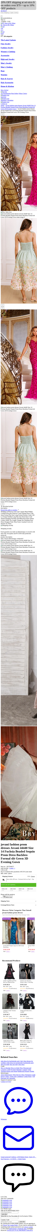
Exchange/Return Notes (7, 905)
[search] (1, 16)
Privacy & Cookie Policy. (10, 1225)
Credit (8, 1069)
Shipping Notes (5, 901)
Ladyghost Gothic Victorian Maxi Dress (9, 1011)
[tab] (18, 539)
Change (33, 876)
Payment (13, 1069)
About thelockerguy (7, 1075)
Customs (24, 1069)
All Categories (10, 1078)
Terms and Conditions (16, 1076)
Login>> (8, 951)
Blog (14, 1075)
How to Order (15, 1068)
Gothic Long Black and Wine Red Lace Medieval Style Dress (9, 981)
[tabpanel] (18, 690)
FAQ (9, 1081)
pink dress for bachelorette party (10, 1061)
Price (21, 1068)
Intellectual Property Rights (26, 1071)
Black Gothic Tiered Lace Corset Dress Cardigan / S (26, 1041)
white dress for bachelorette (14, 1063)
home (2, 105)
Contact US (4, 1081)
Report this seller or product (9, 510)
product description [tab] (6, 537)
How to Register (6, 1068)
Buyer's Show (20, 1075)
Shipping (19, 1069)
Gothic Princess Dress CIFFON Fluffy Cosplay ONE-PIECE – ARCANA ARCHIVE (9, 1041)
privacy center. (28, 1227)
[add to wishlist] (1, 897)
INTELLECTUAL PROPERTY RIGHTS (20, 1230)
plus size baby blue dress (17, 1064)
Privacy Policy (5, 1076)
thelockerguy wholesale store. (18, 1228)
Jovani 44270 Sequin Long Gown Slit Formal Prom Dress (13, 946)
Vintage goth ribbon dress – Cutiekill (26, 1011)
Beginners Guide (30, 1075)
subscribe (4, 1214)
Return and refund (11, 1071)
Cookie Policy (27, 1076)
